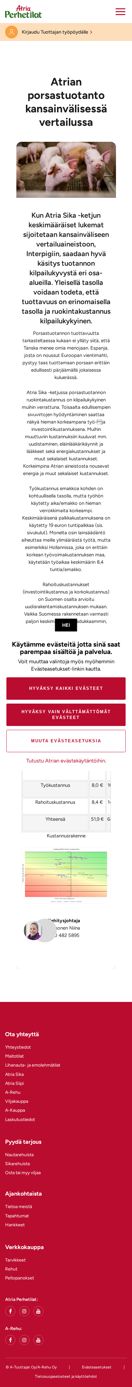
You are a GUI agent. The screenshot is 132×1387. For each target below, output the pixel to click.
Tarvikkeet (15, 1260)
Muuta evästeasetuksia (66, 740)
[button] (120, 11)
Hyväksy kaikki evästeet (66, 688)
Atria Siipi (14, 1083)
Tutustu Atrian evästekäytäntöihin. (66, 760)
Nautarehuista (19, 1154)
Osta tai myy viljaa (23, 1172)
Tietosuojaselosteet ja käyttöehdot (66, 1376)
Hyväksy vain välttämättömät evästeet (66, 714)
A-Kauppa (15, 1110)
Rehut (11, 1269)
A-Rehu (13, 1092)
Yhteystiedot (18, 1047)
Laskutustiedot (20, 1119)
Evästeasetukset (96, 1367)
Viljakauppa (16, 1101)
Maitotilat (14, 1056)
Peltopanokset (19, 1278)
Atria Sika (14, 1074)
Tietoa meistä (18, 1206)
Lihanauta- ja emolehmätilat (32, 1065)
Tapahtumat (17, 1216)
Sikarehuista (17, 1163)
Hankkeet (15, 1225)
